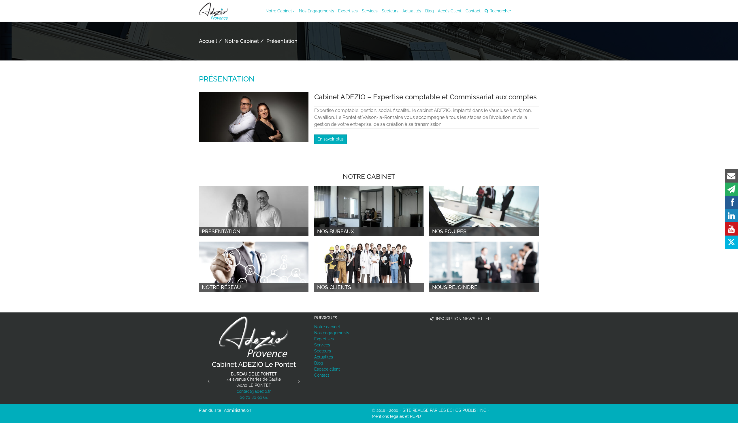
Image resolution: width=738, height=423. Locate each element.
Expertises (348, 11)
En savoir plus (330, 139)
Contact (473, 11)
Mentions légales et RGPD (396, 416)
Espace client (327, 369)
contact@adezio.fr (254, 391)
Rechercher (499, 11)
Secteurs (390, 11)
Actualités (411, 11)
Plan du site (210, 410)
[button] (207, 379)
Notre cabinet (279, 11)
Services (370, 11)
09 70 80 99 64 (254, 397)
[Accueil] (253, 336)
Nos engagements (316, 11)
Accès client (450, 11)
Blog (429, 11)
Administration (237, 410)
